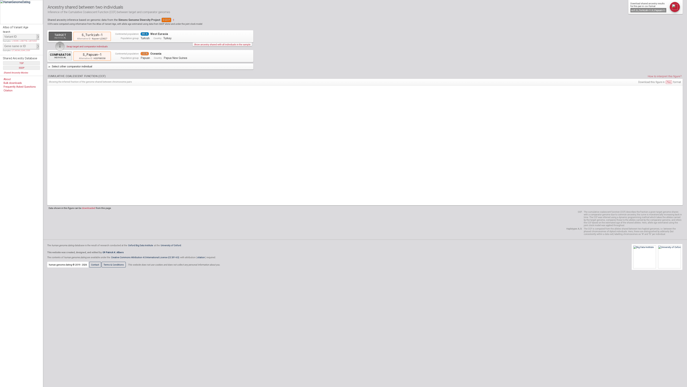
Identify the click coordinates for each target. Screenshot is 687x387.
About (7, 79)
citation (201, 257)
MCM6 (17, 50)
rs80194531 (32, 41)
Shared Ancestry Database (20, 58)
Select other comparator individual (72, 66)
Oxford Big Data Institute (140, 245)
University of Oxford (171, 245)
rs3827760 (23, 41)
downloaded (88, 208)
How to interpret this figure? (665, 76)
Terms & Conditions (114, 264)
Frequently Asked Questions (20, 86)
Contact (95, 264)
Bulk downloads (13, 83)
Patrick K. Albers (115, 252)
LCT (12, 50)
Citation (8, 90)
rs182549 (15, 41)
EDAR (23, 50)
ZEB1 (28, 50)
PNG (669, 82)
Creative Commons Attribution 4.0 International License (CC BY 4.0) (145, 257)
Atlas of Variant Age (15, 27)
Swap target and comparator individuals (87, 46)
